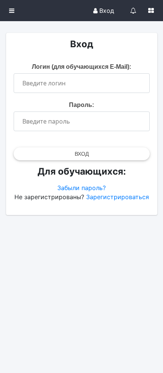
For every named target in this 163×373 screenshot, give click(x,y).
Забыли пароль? (81, 188)
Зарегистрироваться (117, 197)
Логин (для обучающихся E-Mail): (81, 66)
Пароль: (81, 105)
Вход (105, 10)
